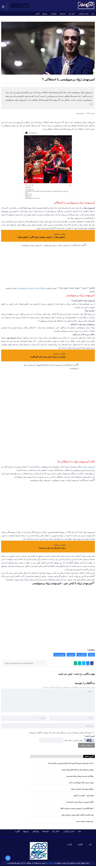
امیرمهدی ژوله (89, 466)
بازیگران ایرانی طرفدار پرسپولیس (32, 288)
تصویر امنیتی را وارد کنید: (73, 740)
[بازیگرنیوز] (86, 5)
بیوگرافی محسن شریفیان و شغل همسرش (80, 776)
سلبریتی (71, 654)
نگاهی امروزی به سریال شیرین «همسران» (80, 802)
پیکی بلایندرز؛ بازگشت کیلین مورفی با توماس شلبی (77, 815)
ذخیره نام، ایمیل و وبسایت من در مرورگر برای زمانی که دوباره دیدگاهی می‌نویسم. (60, 732)
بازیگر (91, 654)
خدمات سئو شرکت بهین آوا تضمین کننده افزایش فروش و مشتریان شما (71, 763)
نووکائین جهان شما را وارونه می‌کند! (82, 789)
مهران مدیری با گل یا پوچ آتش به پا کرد (81, 782)
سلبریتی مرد (59, 654)
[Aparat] (71, 844)
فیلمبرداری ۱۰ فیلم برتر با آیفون (83, 795)
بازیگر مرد (82, 654)
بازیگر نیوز (50, 863)
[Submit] (11, 5)
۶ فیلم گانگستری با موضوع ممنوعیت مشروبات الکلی (77, 808)
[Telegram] (82, 844)
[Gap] (91, 844)
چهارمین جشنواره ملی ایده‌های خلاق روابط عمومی (77, 770)
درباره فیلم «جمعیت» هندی (85, 821)
